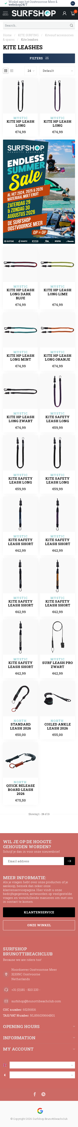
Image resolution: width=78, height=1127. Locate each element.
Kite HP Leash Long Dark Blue (20, 294)
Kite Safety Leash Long (57, 419)
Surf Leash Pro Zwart (57, 665)
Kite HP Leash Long (20, 123)
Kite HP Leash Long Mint (20, 358)
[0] (73, 13)
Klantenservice (39, 912)
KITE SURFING (28, 35)
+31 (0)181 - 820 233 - (25, 990)
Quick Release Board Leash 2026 (20, 790)
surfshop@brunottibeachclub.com (36, 1001)
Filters (37, 58)
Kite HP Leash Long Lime (57, 292)
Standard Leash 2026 (20, 726)
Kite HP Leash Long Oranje (57, 358)
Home (7, 35)
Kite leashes (29, 39)
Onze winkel (39, 925)
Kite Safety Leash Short (20, 542)
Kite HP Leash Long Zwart (20, 419)
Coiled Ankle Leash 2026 (57, 726)
